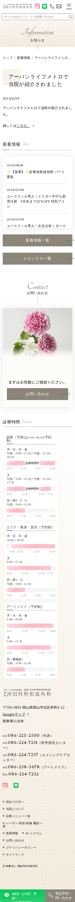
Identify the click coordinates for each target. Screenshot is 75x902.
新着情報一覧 (37, 240)
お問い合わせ (37, 394)
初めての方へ (15, 802)
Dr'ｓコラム (34, 833)
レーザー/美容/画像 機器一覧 (22, 825)
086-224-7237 (36, 756)
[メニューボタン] (69, 6)
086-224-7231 (34, 744)
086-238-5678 (35, 766)
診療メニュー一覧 (18, 816)
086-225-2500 (28, 735)
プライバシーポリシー (21, 847)
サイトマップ (15, 854)
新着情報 (12, 833)
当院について (15, 809)
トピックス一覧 (37, 258)
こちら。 (23, 125)
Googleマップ (14, 714)
